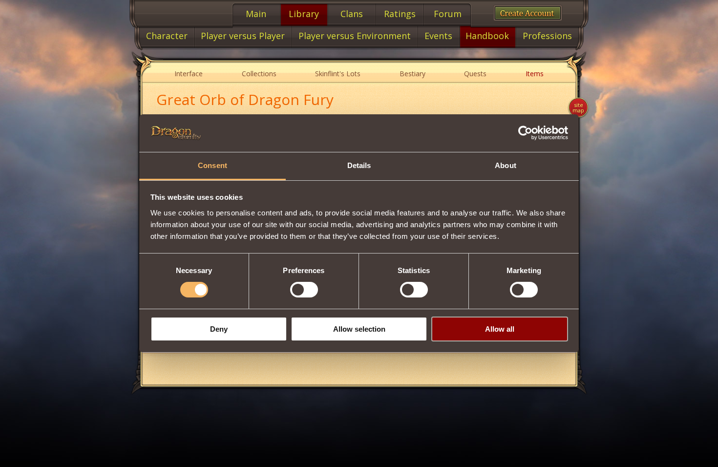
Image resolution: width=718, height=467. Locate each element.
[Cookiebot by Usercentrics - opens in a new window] (525, 133)
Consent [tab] (212, 165)
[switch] (304, 289)
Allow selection (359, 329)
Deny (219, 329)
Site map (578, 107)
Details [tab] (359, 165)
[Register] (527, 13)
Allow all (499, 329)
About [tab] (505, 165)
